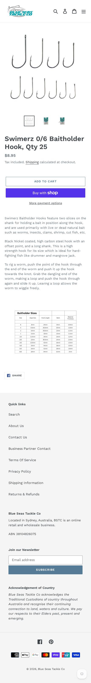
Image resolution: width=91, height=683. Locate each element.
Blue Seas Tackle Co (51, 669)
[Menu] (83, 11)
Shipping (32, 162)
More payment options (45, 203)
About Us (16, 426)
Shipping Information (25, 483)
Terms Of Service (22, 460)
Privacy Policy (19, 471)
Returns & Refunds (23, 494)
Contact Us (17, 437)
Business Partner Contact (29, 449)
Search (14, 414)
